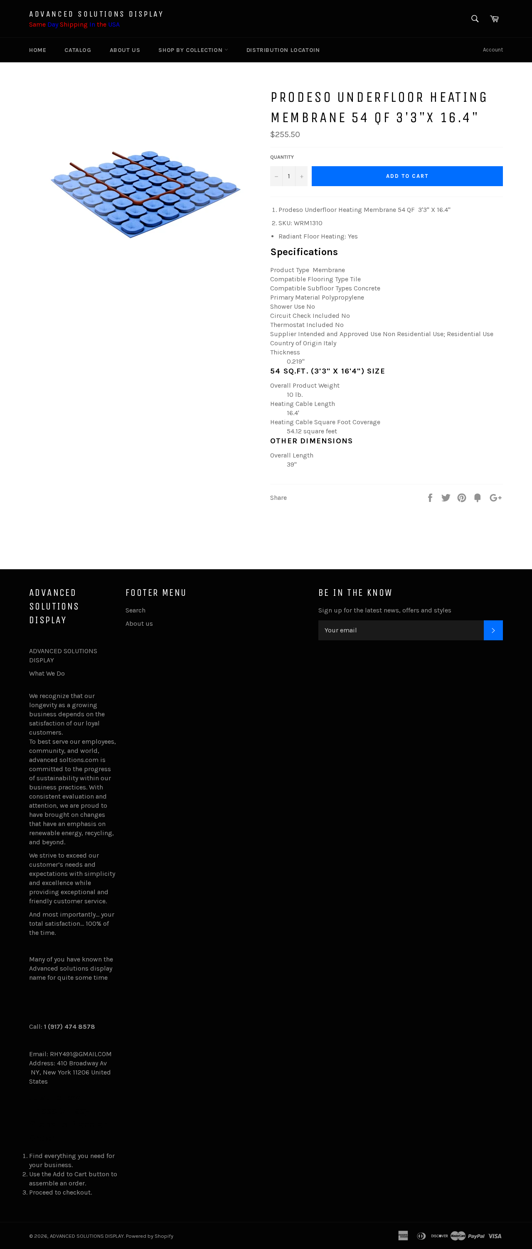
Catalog (77, 50)
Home (37, 50)
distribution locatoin (283, 50)
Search (135, 610)
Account (493, 50)
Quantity (282, 157)
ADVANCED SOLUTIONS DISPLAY (96, 14)
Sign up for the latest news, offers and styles (384, 610)
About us (125, 50)
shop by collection (191, 50)
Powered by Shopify (149, 1236)
